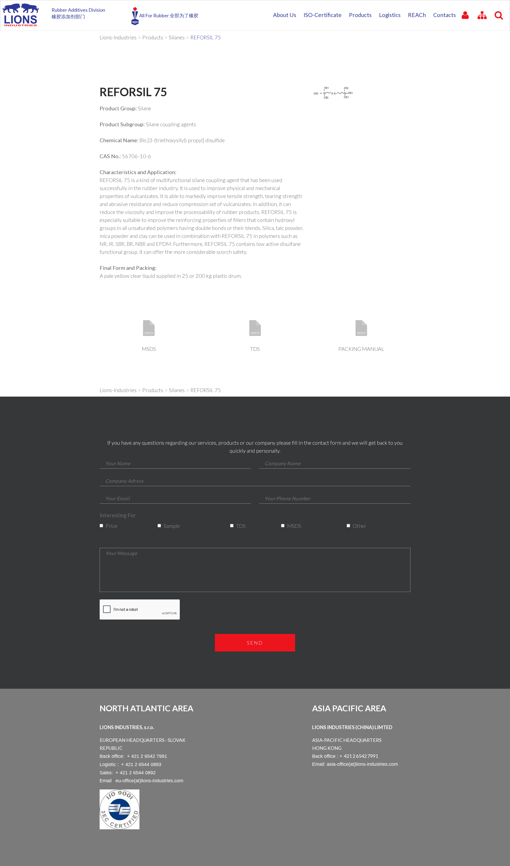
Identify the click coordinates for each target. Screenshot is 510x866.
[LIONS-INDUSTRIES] (20, 14)
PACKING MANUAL (361, 349)
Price (111, 526)
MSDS (149, 349)
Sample (170, 526)
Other (358, 526)
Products (152, 37)
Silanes (177, 37)
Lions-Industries (118, 37)
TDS (255, 349)
